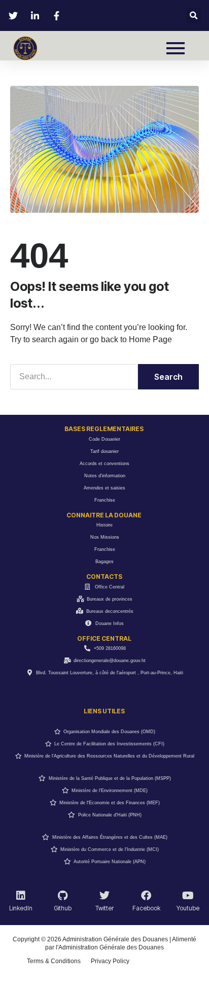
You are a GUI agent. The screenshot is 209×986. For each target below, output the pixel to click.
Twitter (104, 908)
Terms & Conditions (54, 961)
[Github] (63, 896)
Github (63, 908)
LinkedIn (20, 908)
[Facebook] (146, 896)
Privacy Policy (110, 961)
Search (168, 377)
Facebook (146, 908)
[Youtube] (188, 896)
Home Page (150, 339)
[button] (193, 15)
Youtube (188, 908)
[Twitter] (104, 896)
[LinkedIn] (21, 896)
